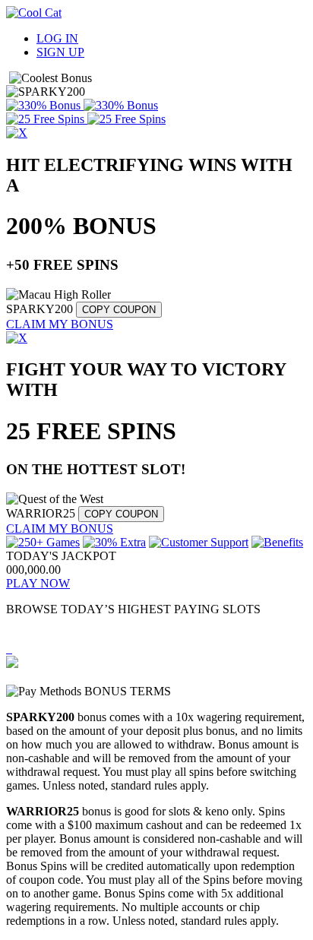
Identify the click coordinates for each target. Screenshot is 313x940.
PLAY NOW (38, 583)
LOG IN (57, 38)
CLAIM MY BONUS (59, 324)
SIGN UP (60, 52)
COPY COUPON (119, 309)
